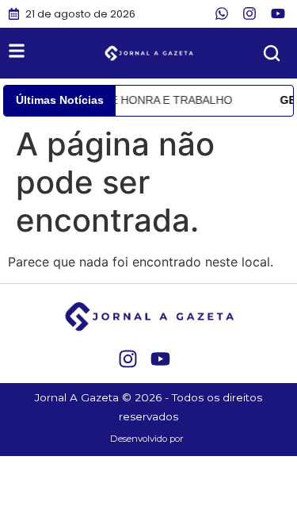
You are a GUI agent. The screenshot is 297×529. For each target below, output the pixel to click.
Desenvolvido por (147, 438)
